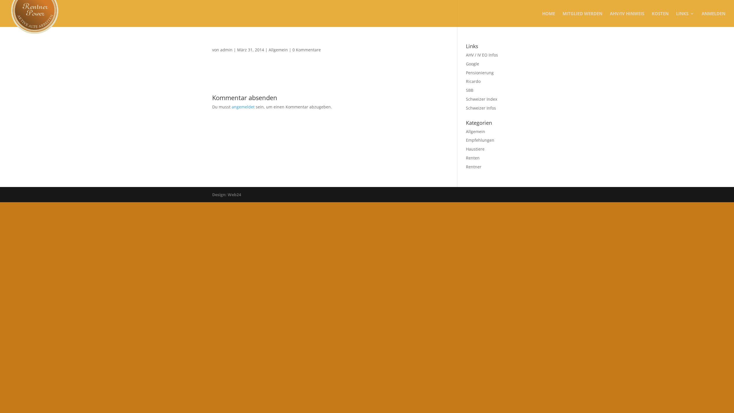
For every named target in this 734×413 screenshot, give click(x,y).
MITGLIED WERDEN (582, 13)
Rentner (473, 167)
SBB (469, 90)
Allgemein (278, 49)
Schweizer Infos (481, 108)
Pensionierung (480, 72)
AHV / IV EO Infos (482, 55)
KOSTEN (660, 13)
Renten (473, 158)
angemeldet (243, 107)
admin (226, 49)
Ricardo (473, 81)
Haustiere (475, 149)
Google (472, 64)
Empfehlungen (480, 140)
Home (548, 13)
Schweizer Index (481, 99)
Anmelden (713, 13)
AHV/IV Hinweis (627, 13)
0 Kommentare (306, 49)
